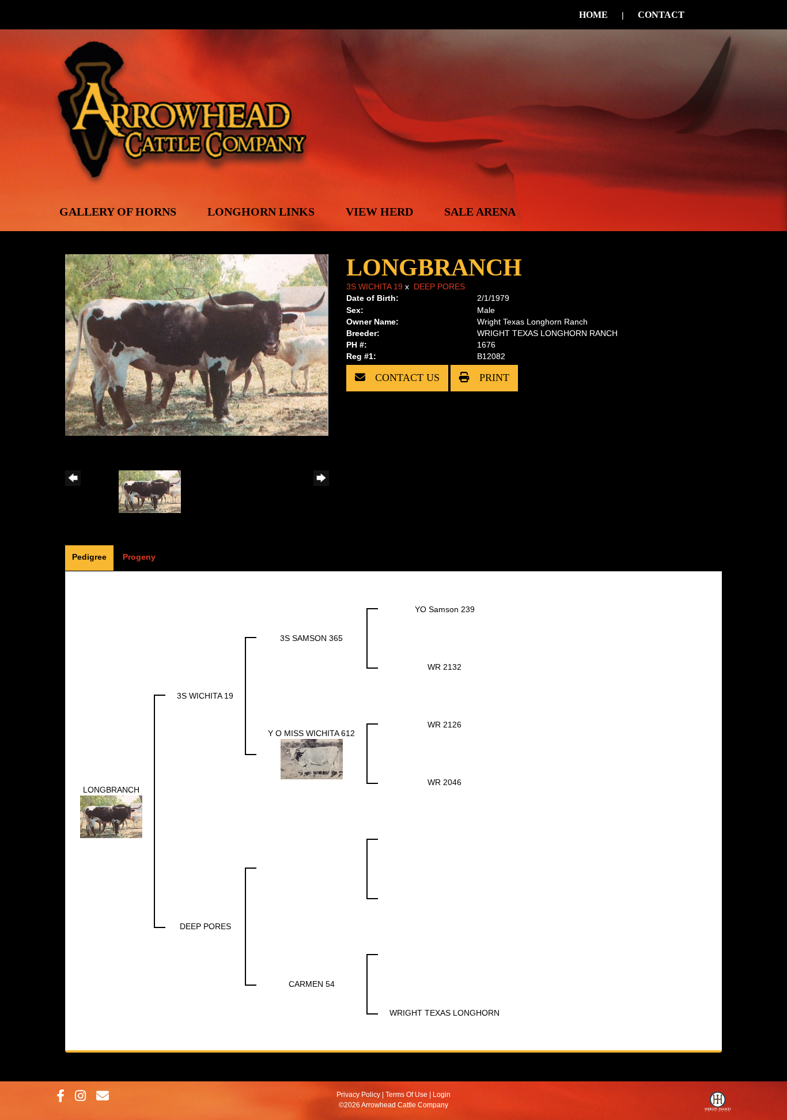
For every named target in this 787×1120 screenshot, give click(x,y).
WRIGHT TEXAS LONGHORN (444, 1012)
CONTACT (661, 15)
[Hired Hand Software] (718, 1104)
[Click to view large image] (196, 344)
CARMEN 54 (312, 984)
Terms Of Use (406, 1095)
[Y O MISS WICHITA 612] (312, 758)
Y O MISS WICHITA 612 (311, 733)
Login (442, 1095)
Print (492, 377)
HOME (593, 15)
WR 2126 (444, 724)
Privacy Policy (358, 1095)
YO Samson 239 (445, 609)
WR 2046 (444, 782)
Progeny (139, 556)
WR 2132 (444, 667)
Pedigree (89, 556)
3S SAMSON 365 (311, 638)
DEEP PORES (439, 286)
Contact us (406, 377)
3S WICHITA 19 (374, 286)
